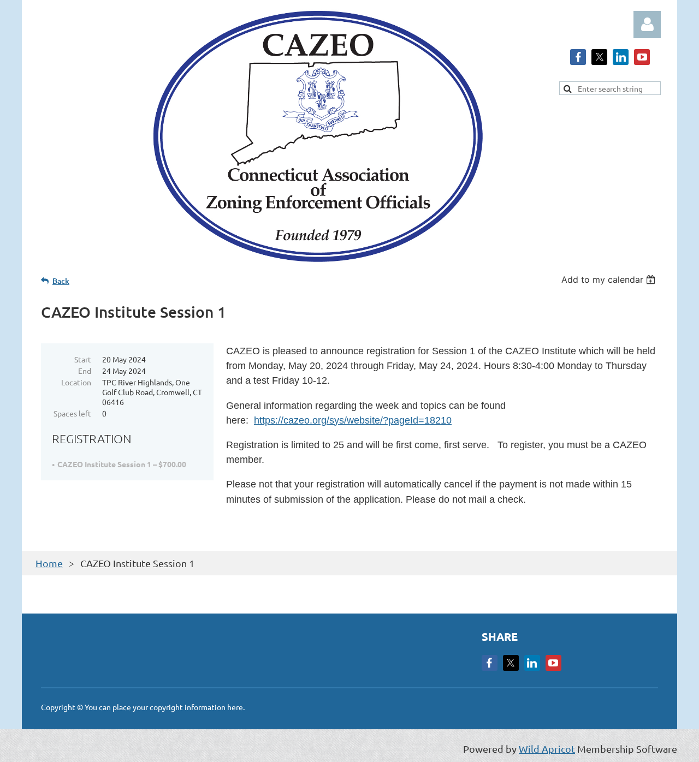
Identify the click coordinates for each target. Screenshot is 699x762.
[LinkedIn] (621, 57)
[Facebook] (578, 57)
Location (76, 382)
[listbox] (609, 279)
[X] (599, 57)
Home (49, 563)
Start (82, 359)
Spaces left (72, 413)
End (84, 371)
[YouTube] (642, 57)
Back (60, 281)
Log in (647, 24)
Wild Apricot (547, 748)
